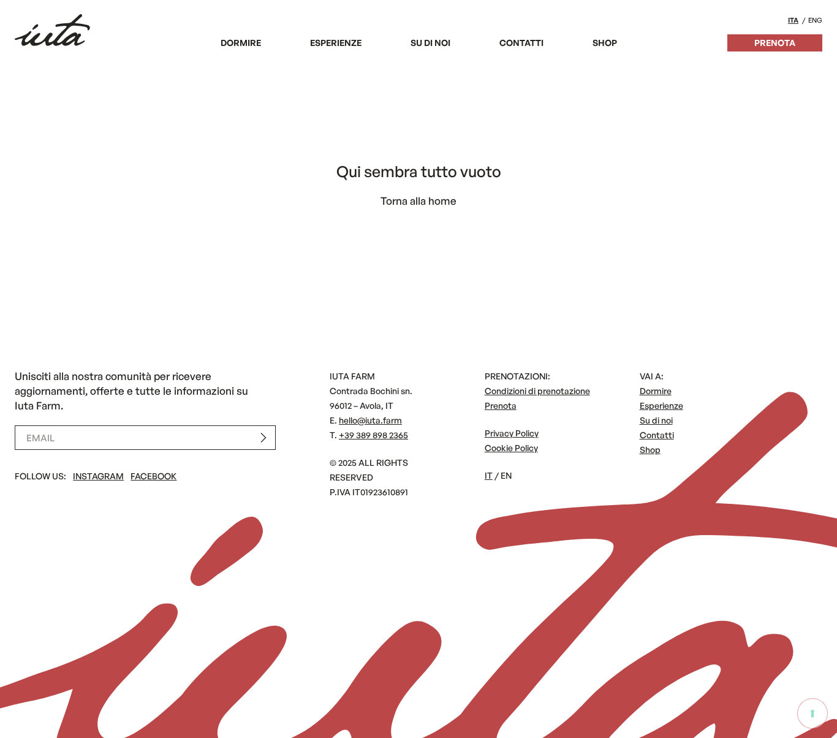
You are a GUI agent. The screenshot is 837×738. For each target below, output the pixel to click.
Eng (815, 20)
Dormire (241, 42)
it (489, 475)
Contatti (521, 42)
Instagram (98, 476)
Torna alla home (418, 200)
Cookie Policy (511, 448)
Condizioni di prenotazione (537, 391)
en (506, 475)
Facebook (153, 476)
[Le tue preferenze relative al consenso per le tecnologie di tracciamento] (812, 713)
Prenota (774, 42)
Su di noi (430, 42)
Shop (605, 42)
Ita (793, 20)
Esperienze (336, 42)
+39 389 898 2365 (373, 435)
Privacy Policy (512, 433)
